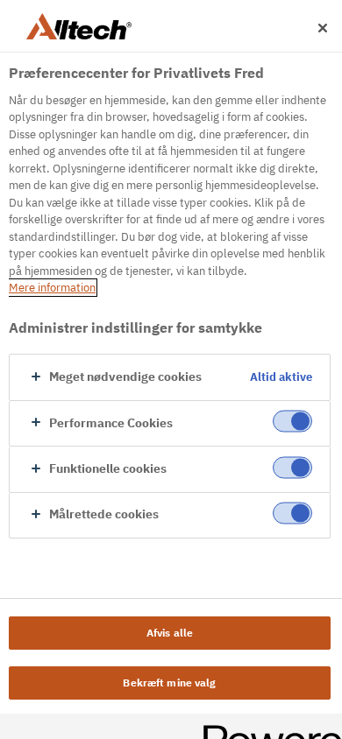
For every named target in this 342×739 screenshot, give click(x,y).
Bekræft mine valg (169, 682)
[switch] (292, 422)
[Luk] (322, 28)
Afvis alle (169, 632)
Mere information (52, 287)
